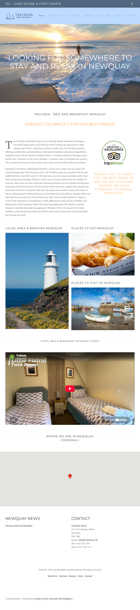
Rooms (72, 575)
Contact (130, 16)
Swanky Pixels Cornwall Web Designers (53, 598)
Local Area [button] (104, 16)
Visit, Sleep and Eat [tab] (71, 99)
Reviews (62, 16)
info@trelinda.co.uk (88, 539)
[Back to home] (19, 16)
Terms (117, 16)
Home (41, 16)
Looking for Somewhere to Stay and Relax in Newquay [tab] (65, 99)
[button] (70, 476)
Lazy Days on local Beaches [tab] (75, 99)
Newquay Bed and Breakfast (19, 525)
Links (80, 575)
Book (51, 16)
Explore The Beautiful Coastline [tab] (68, 99)
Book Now (53, 575)
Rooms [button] (75, 16)
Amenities (88, 16)
